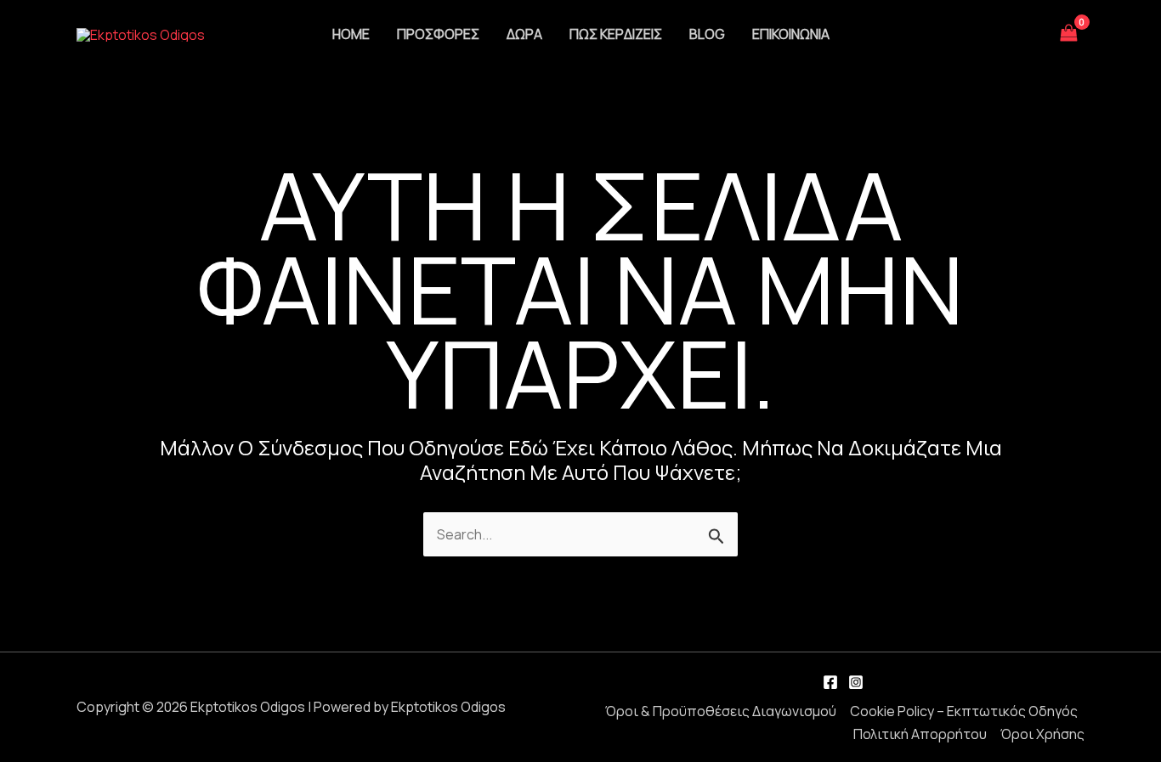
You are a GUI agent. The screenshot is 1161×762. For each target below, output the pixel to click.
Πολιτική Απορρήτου (920, 734)
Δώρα (524, 34)
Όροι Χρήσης (1042, 734)
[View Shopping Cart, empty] (1069, 34)
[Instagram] (856, 682)
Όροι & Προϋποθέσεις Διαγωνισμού (720, 711)
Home (351, 34)
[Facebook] (830, 682)
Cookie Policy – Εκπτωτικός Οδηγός (964, 711)
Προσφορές (438, 34)
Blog (707, 34)
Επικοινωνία (791, 34)
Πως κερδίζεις (615, 34)
